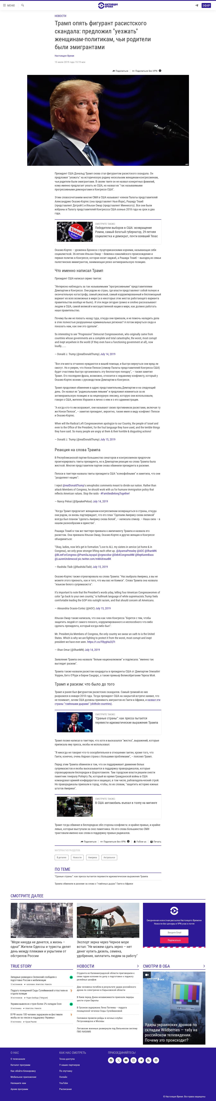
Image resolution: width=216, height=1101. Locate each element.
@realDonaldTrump (73, 485)
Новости (60, 16)
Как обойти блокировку (23, 1071)
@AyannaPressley (126, 550)
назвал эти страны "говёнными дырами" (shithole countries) (107, 701)
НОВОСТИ (85, 966)
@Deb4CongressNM (123, 554)
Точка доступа (67, 1059)
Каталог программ (20, 1065)
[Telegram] (197, 5)
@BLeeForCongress (66, 554)
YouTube (63, 1083)
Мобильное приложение (23, 1077)
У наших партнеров (69, 1065)
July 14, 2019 (107, 354)
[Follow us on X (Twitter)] (118, 1060)
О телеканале (18, 1059)
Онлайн (63, 1077)
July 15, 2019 (107, 439)
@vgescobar (104, 554)
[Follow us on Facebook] (111, 1060)
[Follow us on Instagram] (133, 1060)
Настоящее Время (64, 55)
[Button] (120, 71)
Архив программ (19, 1089)
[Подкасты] (156, 1060)
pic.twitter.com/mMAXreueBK (94, 559)
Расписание (65, 1089)
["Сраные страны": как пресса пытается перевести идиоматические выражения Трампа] (75, 722)
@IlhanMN (151, 550)
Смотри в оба (156, 966)
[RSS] (148, 1060)
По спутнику (65, 1071)
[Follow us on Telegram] (141, 1060)
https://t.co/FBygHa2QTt (101, 642)
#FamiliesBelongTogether (115, 493)
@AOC (140, 550)
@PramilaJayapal (87, 554)
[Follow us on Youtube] (126, 1060)
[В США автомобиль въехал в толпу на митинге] (75, 807)
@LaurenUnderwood (66, 559)
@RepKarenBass (144, 554)
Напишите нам (18, 1083)
